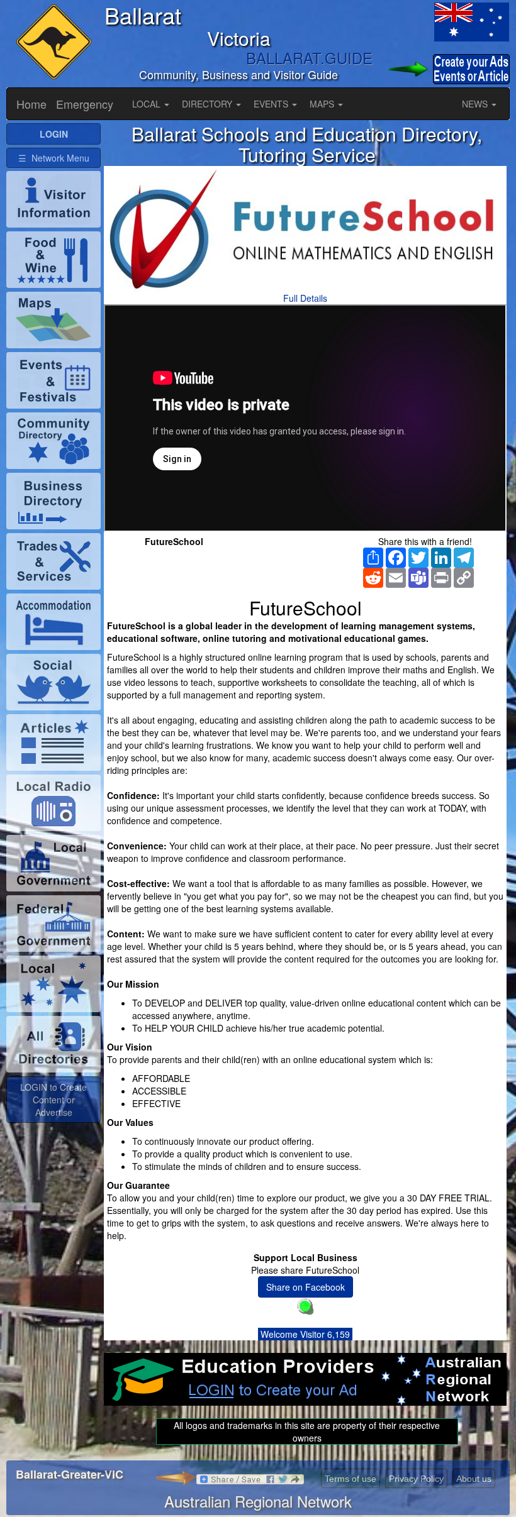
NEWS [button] (476, 103)
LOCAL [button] (147, 103)
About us (473, 1479)
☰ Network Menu (53, 158)
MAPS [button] (323, 103)
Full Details (305, 298)
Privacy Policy (416, 1479)
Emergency (84, 104)
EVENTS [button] (272, 103)
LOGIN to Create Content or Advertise (53, 1099)
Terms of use (350, 1479)
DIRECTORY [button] (208, 103)
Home (31, 104)
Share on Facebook (305, 1287)
